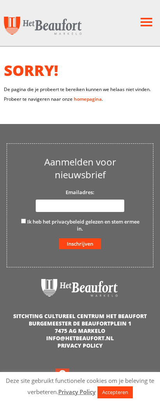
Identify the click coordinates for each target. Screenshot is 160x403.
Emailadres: (80, 192)
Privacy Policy (80, 345)
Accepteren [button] (115, 392)
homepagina (88, 99)
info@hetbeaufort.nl (80, 338)
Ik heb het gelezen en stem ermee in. (82, 225)
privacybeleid (68, 221)
